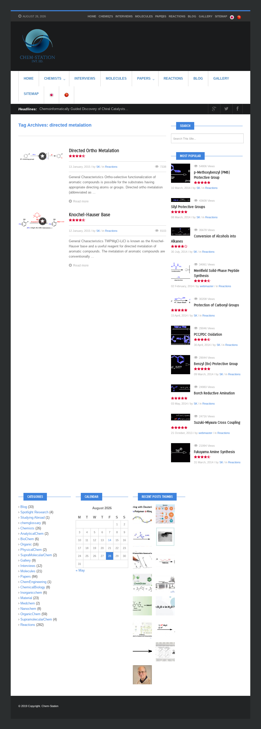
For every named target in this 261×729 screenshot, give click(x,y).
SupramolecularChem (36, 619)
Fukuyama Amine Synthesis (214, 452)
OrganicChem (30, 614)
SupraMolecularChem (36, 555)
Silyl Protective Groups (188, 207)
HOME (92, 16)
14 (109, 540)
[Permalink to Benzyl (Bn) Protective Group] (182, 364)
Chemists (106, 16)
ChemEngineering (33, 582)
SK (98, 166)
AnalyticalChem (32, 534)
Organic (26, 544)
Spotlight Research (34, 512)
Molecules (144, 16)
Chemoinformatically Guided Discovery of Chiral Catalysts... (84, 109)
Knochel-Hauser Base (89, 214)
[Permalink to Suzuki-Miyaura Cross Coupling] (182, 417)
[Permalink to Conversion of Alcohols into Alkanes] (182, 231)
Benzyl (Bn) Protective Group (216, 364)
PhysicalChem (31, 550)
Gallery (205, 16)
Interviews (124, 16)
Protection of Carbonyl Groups (216, 305)
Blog (192, 16)
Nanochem (28, 609)
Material (26, 598)
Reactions (177, 16)
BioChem (27, 539)
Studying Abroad (32, 517)
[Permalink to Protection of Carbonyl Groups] (182, 300)
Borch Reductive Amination (214, 393)
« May (80, 570)
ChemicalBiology (32, 587)
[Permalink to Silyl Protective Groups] (182, 200)
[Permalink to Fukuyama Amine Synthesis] (182, 452)
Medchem (27, 603)
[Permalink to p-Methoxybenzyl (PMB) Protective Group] (182, 173)
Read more (81, 201)
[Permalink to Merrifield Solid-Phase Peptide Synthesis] (182, 271)
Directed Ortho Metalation (94, 150)
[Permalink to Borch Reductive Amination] (182, 388)
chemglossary (30, 523)
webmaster (207, 286)
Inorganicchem (31, 592)
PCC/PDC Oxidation (208, 334)
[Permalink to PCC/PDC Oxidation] (182, 335)
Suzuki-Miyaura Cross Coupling (217, 422)
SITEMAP (221, 16)
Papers (160, 16)
